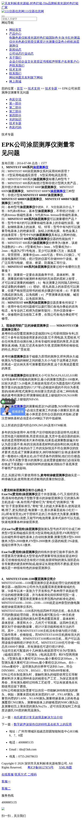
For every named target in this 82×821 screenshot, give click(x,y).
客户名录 (64, 61)
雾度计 (41, 41)
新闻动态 (15, 49)
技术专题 (51, 88)
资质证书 (40, 61)
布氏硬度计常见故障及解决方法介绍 (38, 717)
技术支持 (15, 69)
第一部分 (15, 103)
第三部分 (15, 111)
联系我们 (18, 65)
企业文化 (27, 61)
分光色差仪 (19, 41)
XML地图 (65, 767)
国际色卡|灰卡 (58, 37)
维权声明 (52, 61)
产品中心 (15, 33)
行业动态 (27, 53)
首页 (20, 88)
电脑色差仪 (16, 37)
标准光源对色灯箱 (36, 37)
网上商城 (15, 81)
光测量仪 (52, 41)
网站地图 (15, 77)
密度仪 (32, 41)
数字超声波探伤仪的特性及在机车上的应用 (43, 724)
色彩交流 (15, 99)
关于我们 (15, 57)
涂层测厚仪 (40, 167)
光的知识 (15, 119)
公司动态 (15, 53)
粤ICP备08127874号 (40, 767)
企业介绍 (15, 61)
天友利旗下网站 (32, 77)
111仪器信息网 (34, 11)
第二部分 (15, 107)
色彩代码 (15, 127)
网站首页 (15, 29)
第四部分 (15, 115)
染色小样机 (65, 41)
